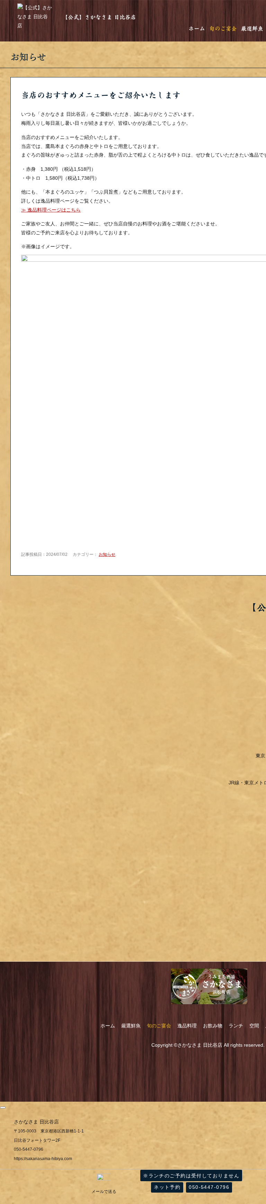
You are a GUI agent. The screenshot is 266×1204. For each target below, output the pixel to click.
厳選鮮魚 (252, 28)
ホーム (196, 28)
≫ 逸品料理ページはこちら (51, 210)
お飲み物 (212, 1025)
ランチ (236, 1025)
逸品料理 (187, 1025)
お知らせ (107, 554)
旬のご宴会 (223, 28)
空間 (254, 1025)
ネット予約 (167, 1187)
